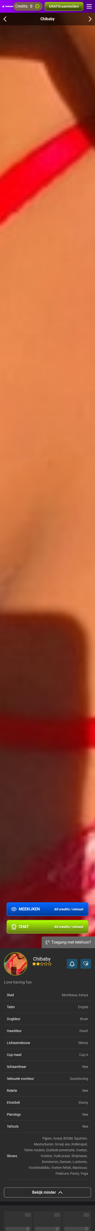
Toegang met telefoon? (71, 942)
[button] (72, 964)
